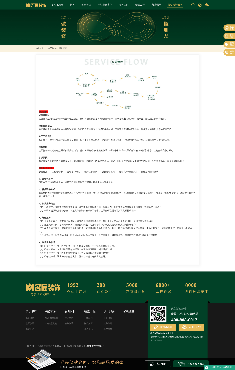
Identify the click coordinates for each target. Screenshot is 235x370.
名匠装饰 (52, 48)
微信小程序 (166, 327)
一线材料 (88, 318)
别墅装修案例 (105, 4)
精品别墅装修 (51, 318)
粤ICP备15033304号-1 (95, 346)
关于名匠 (31, 311)
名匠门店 (30, 329)
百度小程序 (194, 327)
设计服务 (109, 311)
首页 (72, 4)
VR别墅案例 (51, 323)
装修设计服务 (175, 4)
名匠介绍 (30, 318)
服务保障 (107, 323)
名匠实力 (86, 4)
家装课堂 (156, 4)
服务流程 (107, 318)
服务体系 (69, 323)
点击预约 (161, 364)
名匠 (41, 119)
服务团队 (124, 4)
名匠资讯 (30, 323)
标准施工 (88, 323)
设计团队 (69, 318)
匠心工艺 (88, 329)
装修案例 (51, 311)
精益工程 (140, 4)
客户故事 (107, 329)
